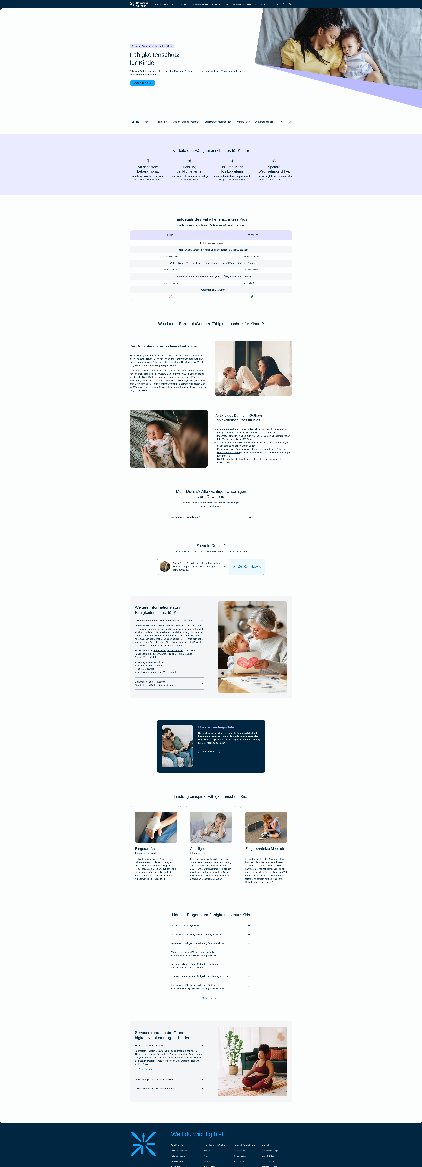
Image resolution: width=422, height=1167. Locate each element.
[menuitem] (277, 4)
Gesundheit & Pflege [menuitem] (200, 4)
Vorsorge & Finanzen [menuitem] (220, 4)
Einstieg (135, 122)
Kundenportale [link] (209, 751)
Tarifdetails (162, 122)
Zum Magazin (145, 1069)
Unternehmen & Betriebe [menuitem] (241, 4)
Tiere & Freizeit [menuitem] (183, 4)
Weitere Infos (243, 122)
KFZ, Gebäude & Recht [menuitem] (164, 4)
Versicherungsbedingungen (218, 122)
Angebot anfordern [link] (142, 83)
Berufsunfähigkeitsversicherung (251, 449)
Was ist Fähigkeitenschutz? (186, 122)
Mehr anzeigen (209, 998)
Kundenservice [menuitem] (261, 4)
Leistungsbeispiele (264, 122)
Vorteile (148, 122)
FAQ (281, 122)
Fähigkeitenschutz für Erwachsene (152, 654)
